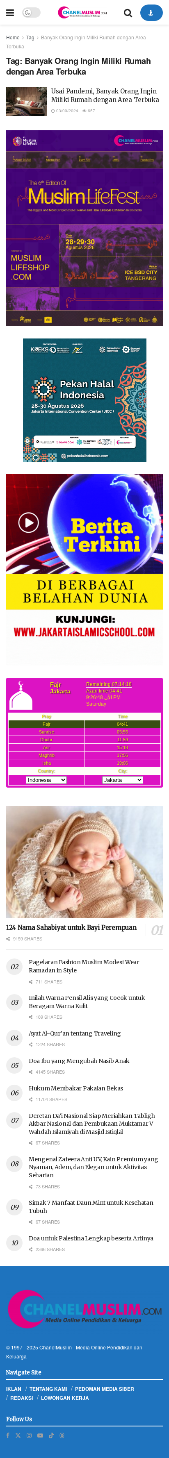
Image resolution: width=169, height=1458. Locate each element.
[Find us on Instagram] (29, 1435)
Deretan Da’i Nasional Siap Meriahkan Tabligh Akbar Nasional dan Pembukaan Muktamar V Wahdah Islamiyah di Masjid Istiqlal (92, 1124)
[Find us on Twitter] (18, 1435)
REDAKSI (21, 1397)
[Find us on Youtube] (40, 1435)
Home (13, 37)
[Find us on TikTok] (51, 1435)
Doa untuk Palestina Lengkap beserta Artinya (91, 1238)
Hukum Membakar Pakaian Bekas (76, 1088)
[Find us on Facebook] (7, 1435)
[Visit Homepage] (82, 12)
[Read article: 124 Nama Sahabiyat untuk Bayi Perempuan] (84, 862)
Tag (30, 37)
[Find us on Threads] (61, 1435)
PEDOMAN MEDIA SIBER (104, 1388)
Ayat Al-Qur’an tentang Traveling (75, 1033)
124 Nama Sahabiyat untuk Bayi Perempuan (71, 927)
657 (91, 111)
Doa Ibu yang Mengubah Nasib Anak (79, 1061)
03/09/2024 (66, 111)
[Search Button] (128, 12)
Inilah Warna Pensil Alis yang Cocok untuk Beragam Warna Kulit (87, 1002)
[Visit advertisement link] (84, 228)
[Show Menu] (10, 12)
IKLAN (13, 1388)
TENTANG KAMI (48, 1388)
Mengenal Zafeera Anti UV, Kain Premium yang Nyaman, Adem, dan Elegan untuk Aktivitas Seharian (93, 1167)
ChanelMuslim (55, 1347)
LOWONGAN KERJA (65, 1397)
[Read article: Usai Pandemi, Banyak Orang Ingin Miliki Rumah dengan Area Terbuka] (26, 101)
